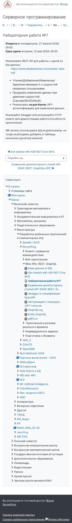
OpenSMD (29, 349)
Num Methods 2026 (32, 353)
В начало (4, 25)
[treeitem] (36, 334)
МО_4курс (23, 419)
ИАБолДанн (27, 362)
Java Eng (22, 432)
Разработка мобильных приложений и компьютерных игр (35, 25)
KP (18, 423)
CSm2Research (29, 388)
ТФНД (20, 414)
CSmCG (27, 344)
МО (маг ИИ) (27, 375)
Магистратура (22, 25)
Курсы (15, 199)
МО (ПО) (22, 436)
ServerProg (49, 25)
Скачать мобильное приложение (24, 519)
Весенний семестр (15, 25)
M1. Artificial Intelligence (34, 384)
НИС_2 (27, 340)
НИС (23, 397)
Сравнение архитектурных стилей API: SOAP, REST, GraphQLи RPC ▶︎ (36, 166)
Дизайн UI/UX (31, 242)
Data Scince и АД (30, 371)
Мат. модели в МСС (32, 392)
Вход (64, 4)
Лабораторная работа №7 (66, 25)
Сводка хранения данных (19, 514)
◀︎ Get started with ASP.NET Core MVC (31, 151)
